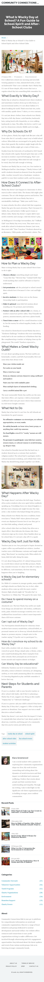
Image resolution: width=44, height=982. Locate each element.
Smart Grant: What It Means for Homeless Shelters (23, 836)
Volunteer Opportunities (22, 885)
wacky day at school (15, 734)
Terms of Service (27, 963)
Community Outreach (22, 881)
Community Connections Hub (20, 2)
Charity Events (22, 904)
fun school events (25, 738)
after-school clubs (9, 738)
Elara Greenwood (30, 77)
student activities (9, 743)
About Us (13, 963)
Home (4, 38)
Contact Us (33, 966)
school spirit (29, 734)
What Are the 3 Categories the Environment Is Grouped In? (23, 848)
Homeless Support (22, 900)
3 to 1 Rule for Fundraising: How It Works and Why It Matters (25, 861)
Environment (22, 896)
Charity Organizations (22, 892)
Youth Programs (22, 889)
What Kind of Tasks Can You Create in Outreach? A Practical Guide (26, 811)
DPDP (23, 966)
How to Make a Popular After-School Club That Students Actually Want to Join (26, 824)
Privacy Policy (11, 966)
